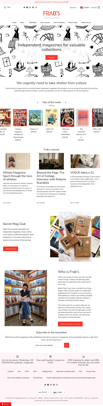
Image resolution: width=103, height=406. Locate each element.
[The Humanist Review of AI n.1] (83, 118)
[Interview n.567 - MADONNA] (67, 118)
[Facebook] (27, 7)
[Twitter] (24, 7)
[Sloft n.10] (51, 118)
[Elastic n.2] (36, 118)
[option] (51, 51)
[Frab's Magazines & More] (51, 15)
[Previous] (4, 51)
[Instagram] (30, 7)
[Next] (99, 51)
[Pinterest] (33, 7)
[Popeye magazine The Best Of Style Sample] (20, 118)
